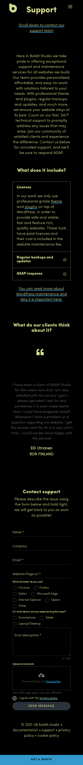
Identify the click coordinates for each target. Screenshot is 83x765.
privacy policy (48, 698)
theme (56, 201)
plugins (31, 207)
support (48, 730)
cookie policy (48, 736)
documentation (25, 730)
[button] (38, 487)
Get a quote (41, 759)
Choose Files (53, 681)
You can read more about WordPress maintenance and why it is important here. (41, 294)
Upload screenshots (23, 664)
